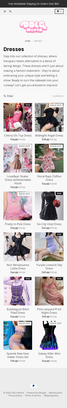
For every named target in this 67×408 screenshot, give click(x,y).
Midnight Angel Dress (49, 135)
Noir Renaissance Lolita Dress (18, 266)
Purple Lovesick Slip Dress (49, 266)
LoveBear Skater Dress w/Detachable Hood (18, 180)
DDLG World (18, 392)
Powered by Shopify (36, 392)
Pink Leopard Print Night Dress (49, 311)
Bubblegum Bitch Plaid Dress (18, 311)
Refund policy (55, 392)
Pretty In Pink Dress (18, 224)
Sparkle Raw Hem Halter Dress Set (18, 355)
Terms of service (33, 395)
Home (27, 41)
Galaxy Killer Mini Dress (49, 355)
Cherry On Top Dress (18, 135)
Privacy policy (15, 395)
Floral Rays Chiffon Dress (49, 178)
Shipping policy (51, 395)
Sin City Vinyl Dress (49, 224)
